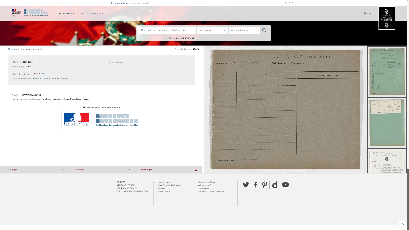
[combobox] (213, 31)
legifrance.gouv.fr (204, 185)
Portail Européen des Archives (169, 185)
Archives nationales (127, 188)
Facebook (255, 185)
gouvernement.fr (204, 188)
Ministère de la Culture (206, 182)
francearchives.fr (164, 182)
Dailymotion (274, 185)
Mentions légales (125, 185)
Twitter (246, 185)
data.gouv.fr (162, 188)
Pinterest (264, 185)
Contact (121, 182)
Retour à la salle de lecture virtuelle (131, 3)
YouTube (285, 185)
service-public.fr (164, 191)
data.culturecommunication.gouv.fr (211, 191)
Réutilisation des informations (132, 191)
